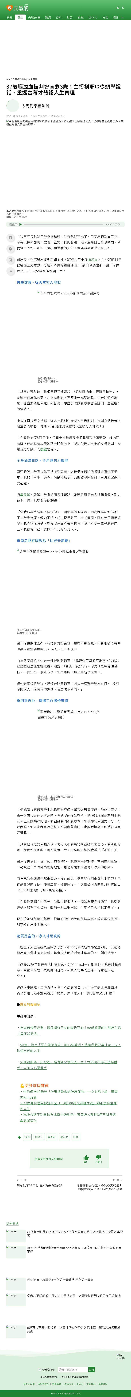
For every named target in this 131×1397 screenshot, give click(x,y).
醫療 (48, 17)
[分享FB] (10, 238)
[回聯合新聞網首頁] (9, 8)
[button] (122, 17)
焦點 (9, 17)
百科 (59, 17)
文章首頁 (90, 1384)
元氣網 (16, 79)
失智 (105, 17)
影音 (70, 17)
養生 (20, 17)
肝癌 (75, 1137)
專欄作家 (103, 1384)
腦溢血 (93, 259)
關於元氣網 (29, 1384)
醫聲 (116, 17)
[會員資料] (118, 7)
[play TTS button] (20, 224)
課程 (81, 17)
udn (8, 79)
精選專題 (56, 1384)
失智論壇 (34, 17)
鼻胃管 (25, 494)
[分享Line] (10, 249)
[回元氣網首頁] (21, 7)
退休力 (93, 17)
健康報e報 (48, 1369)
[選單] (123, 7)
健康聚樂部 (43, 1384)
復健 (43, 449)
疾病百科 (68, 1384)
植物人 (111, 391)
